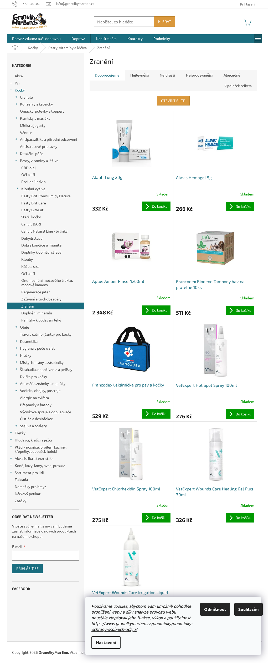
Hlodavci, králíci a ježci (33, 440)
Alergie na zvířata (34, 397)
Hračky (25, 355)
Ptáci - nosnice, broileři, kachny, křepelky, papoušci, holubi (40, 449)
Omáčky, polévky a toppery (42, 111)
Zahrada (21, 479)
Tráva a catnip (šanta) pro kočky (45, 334)
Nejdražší (167, 75)
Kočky (20, 90)
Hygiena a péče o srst (37, 348)
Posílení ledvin (33, 181)
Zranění (27, 306)
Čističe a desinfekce (36, 418)
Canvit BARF (31, 224)
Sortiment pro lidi (29, 472)
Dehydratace (32, 238)
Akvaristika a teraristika (34, 458)
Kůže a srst (30, 266)
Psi (17, 83)
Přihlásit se (27, 568)
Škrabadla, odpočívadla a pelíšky (46, 369)
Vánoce (26, 132)
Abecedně (232, 75)
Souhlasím (248, 609)
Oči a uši (28, 174)
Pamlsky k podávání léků (41, 320)
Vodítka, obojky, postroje (40, 390)
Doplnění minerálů (36, 312)
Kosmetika (29, 341)
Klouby (27, 259)
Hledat (164, 21)
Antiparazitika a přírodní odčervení (48, 139)
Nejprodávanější (199, 75)
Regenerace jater (35, 291)
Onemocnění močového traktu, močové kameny (47, 282)
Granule (26, 97)
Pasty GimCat (32, 209)
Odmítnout (215, 609)
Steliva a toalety (33, 425)
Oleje (24, 327)
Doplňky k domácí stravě (41, 252)
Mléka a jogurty (32, 125)
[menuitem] (36, 38)
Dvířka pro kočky (33, 376)
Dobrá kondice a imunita (41, 245)
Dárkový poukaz (28, 493)
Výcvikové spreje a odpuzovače (45, 411)
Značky (20, 500)
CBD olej (28, 167)
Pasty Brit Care (33, 202)
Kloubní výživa (33, 188)
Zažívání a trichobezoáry (41, 299)
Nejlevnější (139, 75)
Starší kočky (31, 216)
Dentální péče (31, 153)
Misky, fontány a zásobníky (42, 362)
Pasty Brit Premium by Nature (46, 195)
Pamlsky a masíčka (35, 118)
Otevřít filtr (173, 100)
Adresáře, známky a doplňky (42, 383)
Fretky (20, 432)
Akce (19, 75)
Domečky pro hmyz (30, 486)
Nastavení (106, 642)
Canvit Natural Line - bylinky (44, 231)
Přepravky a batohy (35, 404)
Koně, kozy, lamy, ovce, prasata (40, 465)
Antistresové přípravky (38, 146)
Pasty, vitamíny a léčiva (39, 160)
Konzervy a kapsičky (36, 104)
